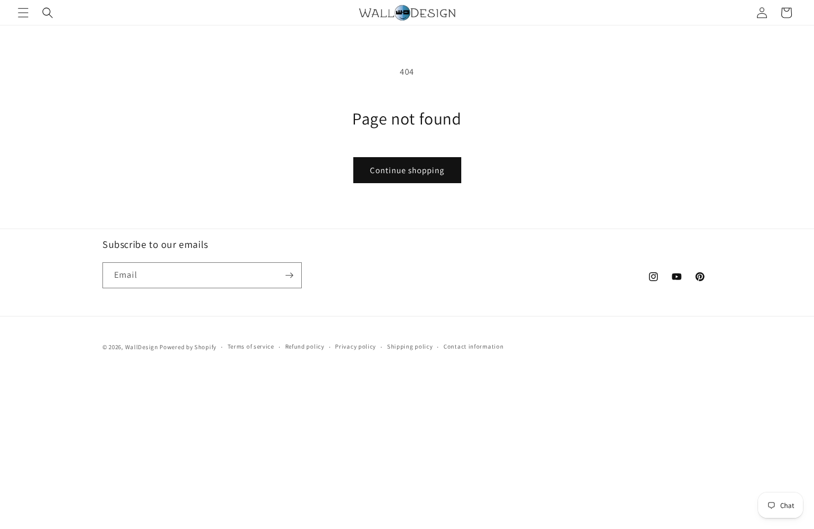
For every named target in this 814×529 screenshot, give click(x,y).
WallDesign (141, 347)
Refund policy (304, 346)
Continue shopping (407, 170)
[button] (23, 13)
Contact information (473, 346)
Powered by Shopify (188, 347)
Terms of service (251, 346)
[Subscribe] (289, 275)
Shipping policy (410, 346)
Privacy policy (355, 346)
